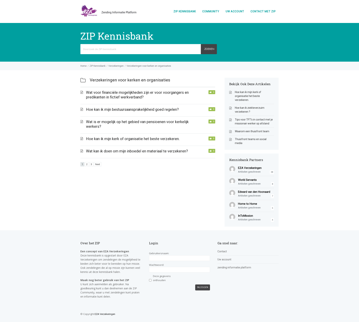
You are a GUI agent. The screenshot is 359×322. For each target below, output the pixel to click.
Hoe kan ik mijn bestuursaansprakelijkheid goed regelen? (132, 109)
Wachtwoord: (156, 265)
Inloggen (202, 287)
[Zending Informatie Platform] (108, 16)
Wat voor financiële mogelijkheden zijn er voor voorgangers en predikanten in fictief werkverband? (137, 94)
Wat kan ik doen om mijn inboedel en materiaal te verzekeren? (137, 151)
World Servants (247, 180)
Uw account (235, 11)
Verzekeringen (116, 66)
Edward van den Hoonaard (254, 191)
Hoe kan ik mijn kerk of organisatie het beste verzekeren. (133, 139)
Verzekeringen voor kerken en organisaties (149, 66)
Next (97, 164)
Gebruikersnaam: (159, 253)
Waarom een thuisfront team (252, 131)
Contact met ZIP (263, 11)
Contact (222, 251)
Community (210, 11)
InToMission (245, 215)
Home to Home (247, 203)
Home (83, 66)
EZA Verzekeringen (250, 168)
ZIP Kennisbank (185, 11)
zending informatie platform (234, 267)
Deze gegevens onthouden (162, 278)
